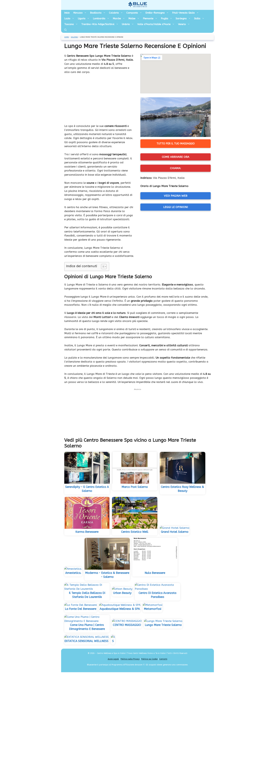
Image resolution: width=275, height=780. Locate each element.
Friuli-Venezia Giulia (183, 12)
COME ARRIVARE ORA (175, 156)
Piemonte (148, 18)
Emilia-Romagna (155, 12)
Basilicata (96, 12)
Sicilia (197, 18)
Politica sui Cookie (149, 659)
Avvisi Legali (113, 659)
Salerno (74, 37)
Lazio (67, 18)
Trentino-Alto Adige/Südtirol (97, 24)
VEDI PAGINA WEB (175, 195)
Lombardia (99, 18)
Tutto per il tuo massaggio (176, 143)
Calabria (114, 12)
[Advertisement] (99, 100)
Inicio (67, 12)
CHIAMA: (175, 168)
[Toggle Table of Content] (102, 266)
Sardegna (181, 18)
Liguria (81, 18)
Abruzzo (78, 12)
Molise (131, 18)
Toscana (69, 24)
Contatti (163, 659)
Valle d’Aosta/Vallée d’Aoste (154, 24)
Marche (117, 18)
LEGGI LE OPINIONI (175, 207)
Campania (132, 12)
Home (66, 37)
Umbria (126, 24)
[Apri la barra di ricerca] (65, 30)
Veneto (182, 24)
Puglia (164, 18)
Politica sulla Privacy (130, 659)
